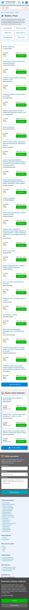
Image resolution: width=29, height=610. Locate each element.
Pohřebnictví (5, 518)
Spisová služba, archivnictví (8, 523)
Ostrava (4, 547)
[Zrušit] (26, 7)
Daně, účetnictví (6, 502)
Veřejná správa (5, 526)
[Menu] (26, 2)
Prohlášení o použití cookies (9, 567)
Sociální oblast (5, 521)
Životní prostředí (6, 531)
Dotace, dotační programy (8, 504)
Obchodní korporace (7, 513)
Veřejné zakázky (6, 528)
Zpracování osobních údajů (8, 569)
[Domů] (2, 12)
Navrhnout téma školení (8, 559)
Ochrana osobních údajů (8, 517)
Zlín (3, 551)
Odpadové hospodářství (8, 515)
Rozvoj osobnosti (6, 520)
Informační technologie (7, 507)
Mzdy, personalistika (7, 510)
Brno (3, 546)
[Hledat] (19, 2)
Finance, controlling (7, 506)
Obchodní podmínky (7, 570)
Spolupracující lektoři (7, 560)
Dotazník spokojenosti (7, 557)
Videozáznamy (5, 539)
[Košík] (23, 2)
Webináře (4, 538)
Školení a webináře (9, 12)
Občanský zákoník (6, 512)
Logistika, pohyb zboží (7, 509)
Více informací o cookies (7, 595)
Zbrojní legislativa (6, 529)
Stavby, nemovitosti (7, 525)
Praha (3, 549)
